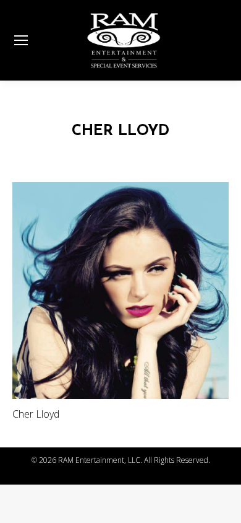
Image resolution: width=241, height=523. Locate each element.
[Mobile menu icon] (21, 40)
